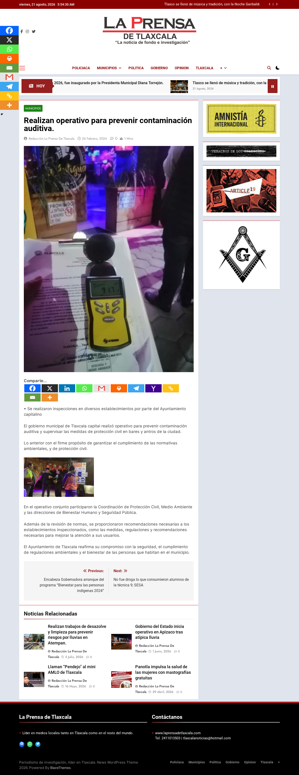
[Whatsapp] (84, 388)
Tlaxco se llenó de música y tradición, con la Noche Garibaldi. (212, 4)
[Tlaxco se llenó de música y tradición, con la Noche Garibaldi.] (149, 89)
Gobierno (159, 68)
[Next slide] (277, 4)
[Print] (119, 388)
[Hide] (2, 114)
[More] (50, 397)
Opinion (182, 68)
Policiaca (81, 68)
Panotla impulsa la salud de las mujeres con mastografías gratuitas (163, 672)
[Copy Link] (171, 388)
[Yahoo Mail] (153, 388)
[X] (50, 388)
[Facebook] (32, 388)
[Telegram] (136, 388)
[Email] (32, 397)
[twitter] (33, 32)
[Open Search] (269, 68)
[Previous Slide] (270, 4)
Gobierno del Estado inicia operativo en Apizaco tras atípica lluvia (159, 632)
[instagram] (27, 32)
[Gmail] (101, 388)
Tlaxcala (204, 68)
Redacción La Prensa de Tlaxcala (52, 138)
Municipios (107, 68)
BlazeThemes (60, 768)
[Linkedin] (67, 388)
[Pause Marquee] (273, 86)
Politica (136, 68)
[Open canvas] (22, 68)
